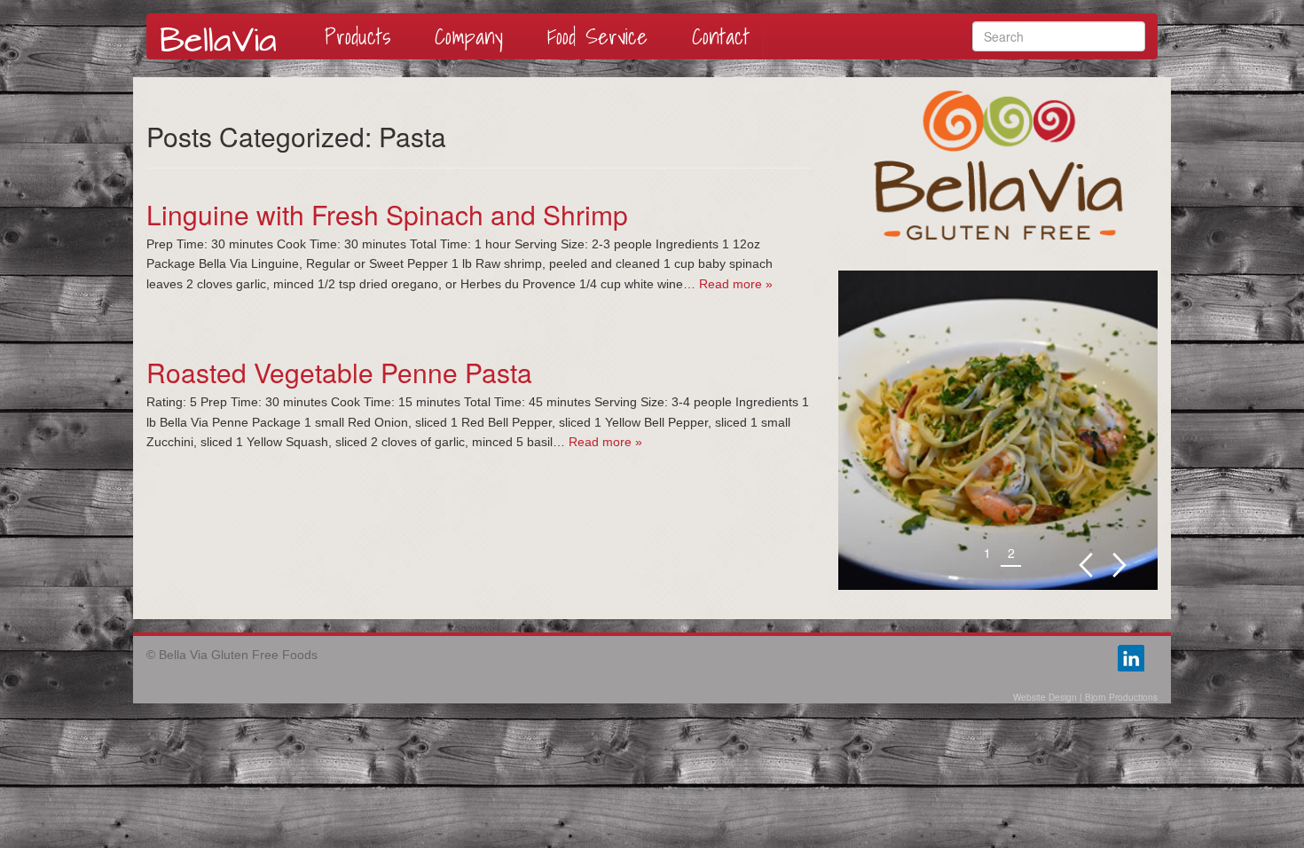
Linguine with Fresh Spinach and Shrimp (387, 214)
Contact (721, 36)
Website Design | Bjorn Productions (1085, 697)
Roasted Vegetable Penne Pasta (339, 372)
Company (469, 36)
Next (1119, 565)
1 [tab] (987, 552)
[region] (998, 430)
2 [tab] (1011, 552)
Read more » (736, 284)
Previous (1085, 565)
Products (357, 36)
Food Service (597, 36)
